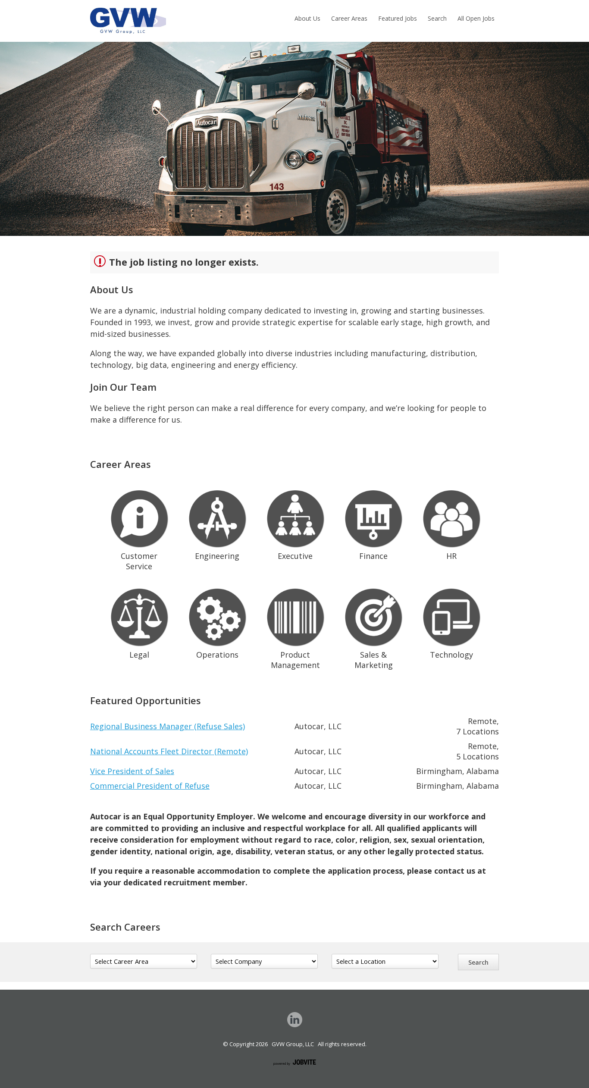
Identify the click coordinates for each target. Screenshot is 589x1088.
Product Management (295, 659)
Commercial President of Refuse (150, 786)
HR (451, 556)
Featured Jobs (397, 18)
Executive (295, 556)
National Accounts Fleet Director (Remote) (169, 751)
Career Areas (349, 18)
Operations (217, 654)
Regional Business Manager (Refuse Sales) (167, 726)
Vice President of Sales (132, 771)
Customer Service (139, 561)
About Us (307, 18)
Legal (139, 654)
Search (437, 18)
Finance (373, 556)
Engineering (217, 556)
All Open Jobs (476, 18)
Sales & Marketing (373, 659)
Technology (451, 654)
